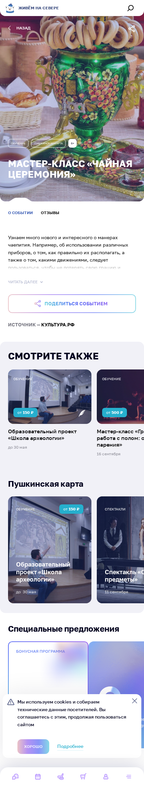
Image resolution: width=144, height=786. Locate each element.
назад (23, 27)
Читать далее (23, 281)
